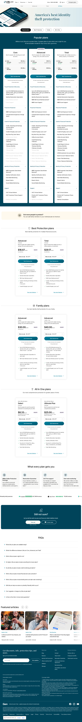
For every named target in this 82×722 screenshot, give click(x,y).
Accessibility (56, 714)
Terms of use (49, 714)
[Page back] (22, 607)
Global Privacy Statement (27, 664)
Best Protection (38, 30)
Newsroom (12, 714)
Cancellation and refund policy (60, 668)
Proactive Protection (10, 107)
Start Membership (28, 261)
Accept (18, 717)
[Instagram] (74, 704)
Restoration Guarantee (60, 658)
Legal (32, 714)
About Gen (5, 714)
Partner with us (71, 653)
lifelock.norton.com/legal (72, 680)
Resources (44, 650)
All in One (57, 30)
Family (48, 30)
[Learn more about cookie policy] (15, 718)
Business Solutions (72, 650)
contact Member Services (21, 690)
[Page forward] (26, 607)
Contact (56, 653)
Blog (43, 653)
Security (42, 714)
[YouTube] (78, 704)
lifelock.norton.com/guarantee (8, 696)
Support (7, 188)
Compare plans (72, 2)
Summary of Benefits (45, 689)
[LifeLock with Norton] (9, 2)
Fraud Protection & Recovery (12, 86)
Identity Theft (4, 632)
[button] (41, 544)
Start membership (15, 76)
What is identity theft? (47, 661)
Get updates (35, 660)
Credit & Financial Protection (12, 121)
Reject (23, 717)
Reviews (44, 655)
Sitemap (43, 666)
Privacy (36, 714)
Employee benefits (72, 655)
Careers (27, 714)
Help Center (57, 655)
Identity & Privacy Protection (12, 166)
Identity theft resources (47, 658)
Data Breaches (53, 632)
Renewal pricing (58, 665)
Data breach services (72, 658)
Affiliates (44, 663)
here (15, 690)
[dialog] (14, 718)
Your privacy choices (66, 714)
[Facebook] (70, 704)
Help (56, 650)
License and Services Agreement (60, 661)
